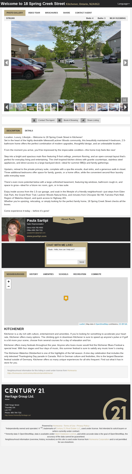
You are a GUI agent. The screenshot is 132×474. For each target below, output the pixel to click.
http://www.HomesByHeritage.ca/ (18, 415)
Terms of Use (69, 426)
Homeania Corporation (99, 439)
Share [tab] (66, 13)
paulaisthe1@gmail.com (36, 233)
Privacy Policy (83, 426)
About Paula (68, 219)
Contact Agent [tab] (83, 13)
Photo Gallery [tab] (15, 13)
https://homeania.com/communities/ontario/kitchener (30, 373)
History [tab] (33, 274)
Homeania (72, 370)
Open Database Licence (65, 434)
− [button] (9, 286)
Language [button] (123, 3)
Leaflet (82, 324)
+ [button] (9, 282)
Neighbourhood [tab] (15, 274)
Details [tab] (29, 131)
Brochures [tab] (51, 13)
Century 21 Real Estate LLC (68, 428)
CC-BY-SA (123, 324)
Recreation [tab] (79, 274)
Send (81, 262)
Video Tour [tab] (34, 13)
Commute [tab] (96, 274)
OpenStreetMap (102, 324)
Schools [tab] (63, 274)
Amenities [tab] (48, 274)
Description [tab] (13, 131)
